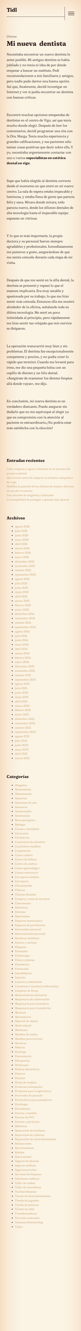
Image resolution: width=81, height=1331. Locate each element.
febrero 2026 (23, 552)
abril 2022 (21, 753)
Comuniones (23, 903)
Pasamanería (23, 1056)
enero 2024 (22, 662)
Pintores (20, 1073)
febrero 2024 (23, 657)
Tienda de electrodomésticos (33, 1196)
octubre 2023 (23, 675)
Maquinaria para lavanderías (33, 1008)
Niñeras (20, 1047)
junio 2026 (21, 535)
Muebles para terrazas (29, 1038)
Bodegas (20, 824)
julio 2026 (21, 530)
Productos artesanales (28, 1086)
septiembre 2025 (25, 574)
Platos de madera (26, 1082)
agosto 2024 (22, 631)
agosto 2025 (22, 579)
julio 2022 (21, 740)
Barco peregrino (25, 820)
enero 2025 (22, 609)
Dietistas (20, 911)
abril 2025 (21, 596)
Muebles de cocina (26, 1034)
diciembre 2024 (24, 613)
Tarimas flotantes (26, 1191)
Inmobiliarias (23, 973)
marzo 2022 (22, 758)
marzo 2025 (22, 600)
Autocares (21, 807)
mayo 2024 (21, 644)
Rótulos (19, 1152)
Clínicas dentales (25, 894)
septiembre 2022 (25, 731)
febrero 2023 (23, 710)
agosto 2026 (22, 526)
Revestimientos (24, 1148)
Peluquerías (22, 1060)
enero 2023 (22, 714)
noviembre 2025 (25, 566)
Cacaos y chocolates (27, 828)
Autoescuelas (23, 811)
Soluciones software (27, 1178)
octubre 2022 (23, 727)
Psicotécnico (22, 1108)
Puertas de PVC (24, 1117)
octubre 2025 (23, 570)
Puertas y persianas (27, 1121)
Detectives (21, 907)
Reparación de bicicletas (30, 1130)
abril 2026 (21, 543)
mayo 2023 (21, 697)
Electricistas (22, 916)
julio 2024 (21, 635)
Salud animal (23, 1156)
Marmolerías (23, 1016)
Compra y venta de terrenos (32, 898)
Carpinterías (23, 850)
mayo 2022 (21, 749)
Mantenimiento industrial (31, 995)
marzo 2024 (22, 653)
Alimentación (23, 793)
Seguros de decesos (27, 1161)
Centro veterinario (26, 872)
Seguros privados (26, 1169)
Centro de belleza (26, 859)
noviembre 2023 (25, 670)
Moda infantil (23, 1025)
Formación (21, 968)
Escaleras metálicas (27, 938)
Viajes (19, 1226)
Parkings (20, 1051)
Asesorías (21, 798)
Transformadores (26, 1213)
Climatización (23, 885)
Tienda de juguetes (27, 1200)
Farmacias (21, 951)
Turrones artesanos (27, 1217)
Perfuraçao (22, 1065)
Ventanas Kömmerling (29, 1222)
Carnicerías (22, 837)
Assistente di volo (26, 802)
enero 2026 (22, 557)
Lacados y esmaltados (28, 981)
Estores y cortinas (26, 942)
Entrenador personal (28, 929)
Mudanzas (21, 1029)
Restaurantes (23, 1143)
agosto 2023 (22, 683)
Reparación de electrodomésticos (35, 1139)
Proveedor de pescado (29, 1095)
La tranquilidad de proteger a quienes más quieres (38, 499)
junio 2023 (21, 692)
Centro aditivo (24, 855)
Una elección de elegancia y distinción (30, 495)
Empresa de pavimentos (30, 925)
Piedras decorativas (27, 1069)
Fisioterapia (22, 955)
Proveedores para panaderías (33, 1099)
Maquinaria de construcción (32, 999)
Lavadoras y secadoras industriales (37, 986)
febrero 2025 (23, 605)
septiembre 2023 (25, 679)
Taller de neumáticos (28, 1187)
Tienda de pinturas (27, 1204)
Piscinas (20, 1078)
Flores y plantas (25, 960)
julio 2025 (21, 583)
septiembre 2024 (25, 627)
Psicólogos (21, 1104)
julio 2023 (21, 688)
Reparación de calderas (29, 1135)
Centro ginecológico (27, 868)
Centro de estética (26, 863)
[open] (71, 13)
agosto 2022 (22, 736)
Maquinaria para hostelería (32, 1003)
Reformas (21, 1126)
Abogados (21, 785)
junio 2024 (21, 640)
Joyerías (20, 977)
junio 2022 (21, 745)
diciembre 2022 (24, 718)
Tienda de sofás (24, 1209)
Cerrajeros (21, 881)
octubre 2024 (23, 622)
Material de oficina (26, 1021)
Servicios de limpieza (28, 1174)
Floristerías (22, 964)
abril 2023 (21, 701)
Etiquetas (20, 947)
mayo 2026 (21, 539)
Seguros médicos (25, 1165)
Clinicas (12, 36)
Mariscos (20, 1012)
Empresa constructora (28, 920)
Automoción (22, 815)
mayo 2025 (21, 592)
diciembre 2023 (24, 666)
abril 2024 (21, 648)
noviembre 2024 (25, 618)
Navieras (20, 1043)
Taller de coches (25, 1183)
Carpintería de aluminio (30, 842)
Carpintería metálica (28, 846)
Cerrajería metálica (27, 877)
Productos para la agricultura (33, 1091)
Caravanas (21, 833)
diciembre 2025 (24, 561)
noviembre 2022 (25, 723)
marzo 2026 (22, 548)
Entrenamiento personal (30, 933)
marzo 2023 (22, 705)
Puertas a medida (26, 1113)
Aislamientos (23, 789)
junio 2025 (21, 587)
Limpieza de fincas (26, 990)
